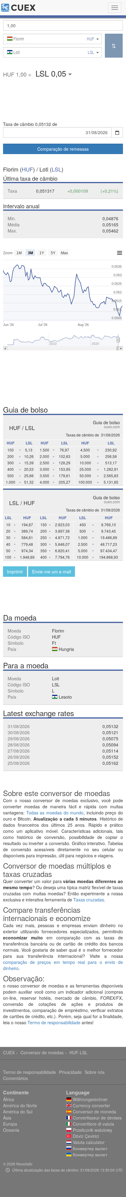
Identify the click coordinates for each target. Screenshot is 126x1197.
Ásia (7, 1118)
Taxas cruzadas (88, 900)
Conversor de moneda (94, 1111)
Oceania (11, 1130)
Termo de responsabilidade (54, 1022)
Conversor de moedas (42, 1052)
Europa (10, 1124)
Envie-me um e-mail (51, 571)
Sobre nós (95, 1072)
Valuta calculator (88, 1142)
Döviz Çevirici (85, 1136)
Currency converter (91, 1105)
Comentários (15, 1078)
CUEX (9, 1052)
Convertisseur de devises (97, 1118)
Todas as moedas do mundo (55, 813)
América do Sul (17, 1111)
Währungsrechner (90, 1099)
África (8, 1099)
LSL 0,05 (51, 73)
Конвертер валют (89, 1148)
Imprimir (15, 571)
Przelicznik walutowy (92, 1130)
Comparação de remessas (63, 149)
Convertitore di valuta (93, 1124)
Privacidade (70, 1072)
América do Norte (20, 1105)
